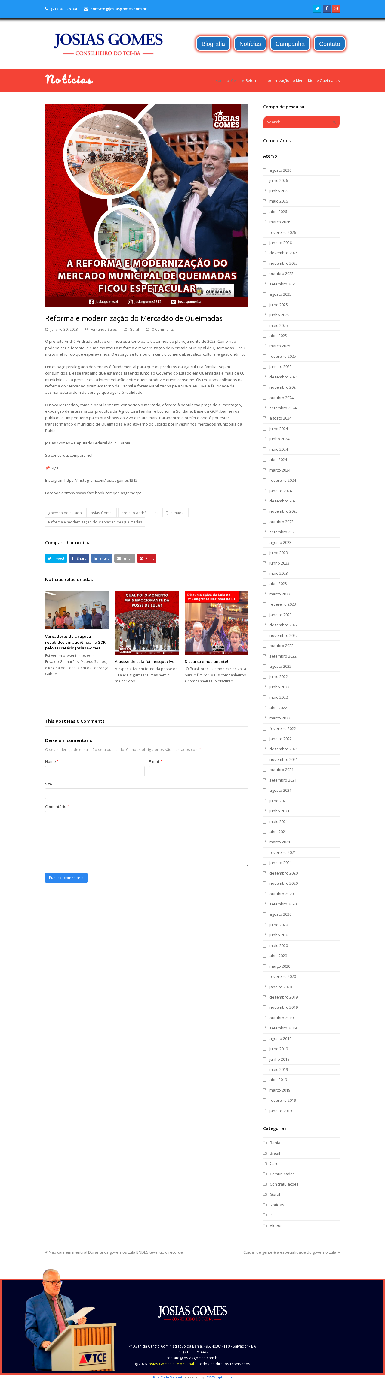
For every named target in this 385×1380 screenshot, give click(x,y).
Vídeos (276, 1225)
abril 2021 (278, 831)
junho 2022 (279, 687)
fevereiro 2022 (283, 728)
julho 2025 (279, 304)
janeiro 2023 (281, 614)
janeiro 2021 (281, 862)
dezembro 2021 (284, 749)
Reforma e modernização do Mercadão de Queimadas (95, 522)
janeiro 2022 (281, 738)
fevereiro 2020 (283, 976)
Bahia (275, 1142)
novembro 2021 (284, 759)
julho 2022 (279, 676)
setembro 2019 (283, 1028)
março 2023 (280, 594)
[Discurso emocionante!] (216, 623)
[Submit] (334, 122)
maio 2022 (279, 697)
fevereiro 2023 (283, 604)
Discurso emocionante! (206, 661)
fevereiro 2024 (283, 480)
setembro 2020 (283, 904)
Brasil (275, 1153)
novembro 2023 (284, 511)
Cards (275, 1163)
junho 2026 (279, 191)
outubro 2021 (282, 769)
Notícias (277, 1204)
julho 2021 (279, 800)
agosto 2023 (280, 542)
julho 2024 (279, 428)
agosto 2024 (280, 418)
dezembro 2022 (284, 625)
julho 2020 (279, 924)
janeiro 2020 (281, 987)
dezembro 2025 (284, 252)
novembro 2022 (284, 635)
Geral (134, 329)
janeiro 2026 (281, 242)
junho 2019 (279, 1059)
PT (272, 1215)
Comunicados (282, 1174)
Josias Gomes (102, 512)
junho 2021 (279, 811)
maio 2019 (279, 1069)
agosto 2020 (280, 914)
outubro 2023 (282, 521)
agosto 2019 (280, 1038)
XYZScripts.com (219, 1377)
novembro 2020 (284, 883)
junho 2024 (279, 438)
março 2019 (280, 1090)
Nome (51, 761)
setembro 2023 (283, 532)
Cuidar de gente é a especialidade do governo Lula (289, 1252)
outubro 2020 (282, 893)
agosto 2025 (280, 294)
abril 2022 (278, 707)
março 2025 (280, 345)
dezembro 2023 (284, 501)
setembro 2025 (283, 284)
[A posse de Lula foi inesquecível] (147, 623)
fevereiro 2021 (283, 852)
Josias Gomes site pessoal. (171, 1363)
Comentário (57, 806)
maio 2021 (279, 821)
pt (156, 512)
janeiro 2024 (281, 490)
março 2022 (280, 718)
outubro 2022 (282, 645)
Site (48, 784)
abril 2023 (278, 583)
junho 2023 (279, 563)
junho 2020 (279, 935)
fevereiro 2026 (283, 232)
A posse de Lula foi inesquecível (145, 661)
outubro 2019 (282, 1017)
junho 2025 (279, 315)
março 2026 (280, 221)
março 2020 (280, 966)
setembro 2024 (283, 408)
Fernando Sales (103, 329)
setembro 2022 (283, 656)
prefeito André (133, 512)
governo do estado (65, 512)
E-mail (155, 761)
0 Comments (163, 329)
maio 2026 (279, 201)
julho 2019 (279, 1048)
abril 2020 (278, 955)
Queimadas (175, 512)
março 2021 (280, 842)
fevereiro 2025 (283, 356)
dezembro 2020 (284, 873)
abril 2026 (278, 211)
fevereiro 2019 (283, 1100)
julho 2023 (279, 552)
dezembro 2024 (284, 377)
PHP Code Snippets (168, 1377)
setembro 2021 (283, 780)
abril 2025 (278, 335)
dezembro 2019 (284, 997)
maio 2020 (279, 945)
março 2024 (280, 470)
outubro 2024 (282, 397)
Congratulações (284, 1184)
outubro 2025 (282, 273)
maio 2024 (279, 449)
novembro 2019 (284, 1007)
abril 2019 (278, 1079)
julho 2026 (279, 180)
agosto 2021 (280, 790)
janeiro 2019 (281, 1110)
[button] (56, 558)
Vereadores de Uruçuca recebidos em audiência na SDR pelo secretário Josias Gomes (75, 642)
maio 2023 (279, 573)
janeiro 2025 (281, 366)
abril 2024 (278, 459)
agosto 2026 (280, 170)
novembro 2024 (284, 387)
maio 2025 (279, 325)
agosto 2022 (280, 666)
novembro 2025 (284, 263)
